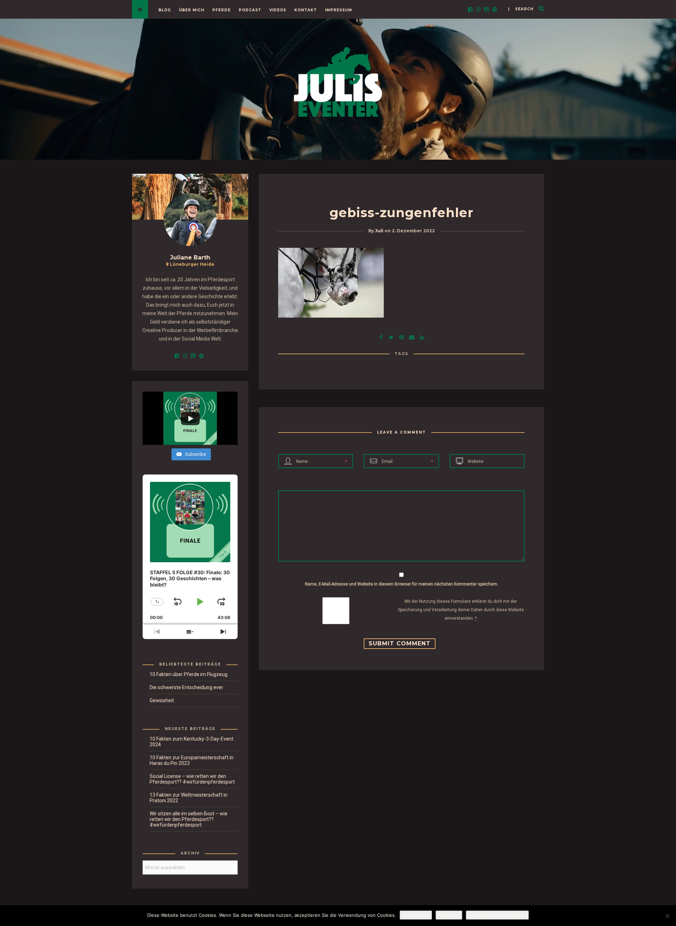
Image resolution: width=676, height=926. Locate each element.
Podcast (250, 10)
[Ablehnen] (667, 915)
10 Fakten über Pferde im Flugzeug (188, 674)
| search (520, 9)
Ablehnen (448, 915)
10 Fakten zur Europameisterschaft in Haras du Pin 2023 (191, 760)
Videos (277, 10)
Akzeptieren (415, 915)
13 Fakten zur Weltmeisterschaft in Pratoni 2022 (188, 797)
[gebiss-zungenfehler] (391, 336)
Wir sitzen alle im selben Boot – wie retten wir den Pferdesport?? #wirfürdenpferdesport (188, 819)
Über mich (191, 10)
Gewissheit (162, 700)
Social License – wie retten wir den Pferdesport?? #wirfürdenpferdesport (192, 779)
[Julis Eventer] (338, 80)
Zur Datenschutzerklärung (497, 915)
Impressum (338, 10)
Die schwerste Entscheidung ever (186, 687)
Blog (164, 10)
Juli (379, 230)
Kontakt (305, 10)
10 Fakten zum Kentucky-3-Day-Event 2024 (191, 741)
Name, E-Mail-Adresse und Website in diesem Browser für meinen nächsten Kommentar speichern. (401, 584)
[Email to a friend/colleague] (411, 336)
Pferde (221, 10)
